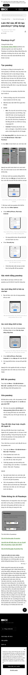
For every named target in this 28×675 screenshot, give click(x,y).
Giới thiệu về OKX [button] (7, 636)
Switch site (6, 5)
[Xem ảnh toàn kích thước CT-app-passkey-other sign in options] (15, 342)
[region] (14, 661)
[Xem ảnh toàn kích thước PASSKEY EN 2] (14, 520)
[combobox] (15, 15)
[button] (16, 9)
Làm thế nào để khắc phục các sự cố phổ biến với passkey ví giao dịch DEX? (13, 543)
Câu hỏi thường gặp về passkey (10, 538)
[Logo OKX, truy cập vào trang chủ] (4, 9)
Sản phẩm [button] (4, 640)
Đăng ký (21, 9)
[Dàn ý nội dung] (25, 610)
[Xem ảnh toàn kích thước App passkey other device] (15, 223)
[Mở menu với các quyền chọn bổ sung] (26, 9)
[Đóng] (25, 649)
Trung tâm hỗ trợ (5, 19)
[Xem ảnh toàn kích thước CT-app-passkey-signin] (15, 307)
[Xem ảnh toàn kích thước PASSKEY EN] (14, 156)
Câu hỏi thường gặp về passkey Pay (12, 548)
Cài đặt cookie (14, 670)
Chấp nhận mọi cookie (14, 666)
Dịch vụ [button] (3, 644)
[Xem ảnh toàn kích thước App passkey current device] (14, 191)
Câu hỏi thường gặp (18, 19)
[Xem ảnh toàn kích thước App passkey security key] (15, 252)
